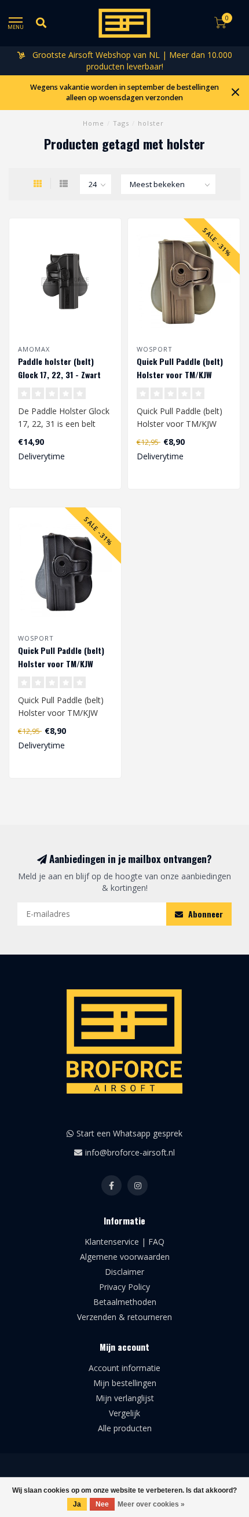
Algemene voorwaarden (125, 1256)
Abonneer (204, 914)
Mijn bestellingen (124, 1382)
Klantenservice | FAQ (124, 1241)
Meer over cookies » (151, 1504)
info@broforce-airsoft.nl (130, 1152)
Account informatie (124, 1367)
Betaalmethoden (124, 1301)
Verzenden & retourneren (124, 1316)
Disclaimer (124, 1271)
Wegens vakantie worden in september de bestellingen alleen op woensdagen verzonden (124, 92)
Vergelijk (124, 1413)
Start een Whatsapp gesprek (129, 1133)
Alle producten (125, 1428)
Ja (77, 1504)
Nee (102, 1504)
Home (93, 123)
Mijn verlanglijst (125, 1397)
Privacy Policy (124, 1286)
